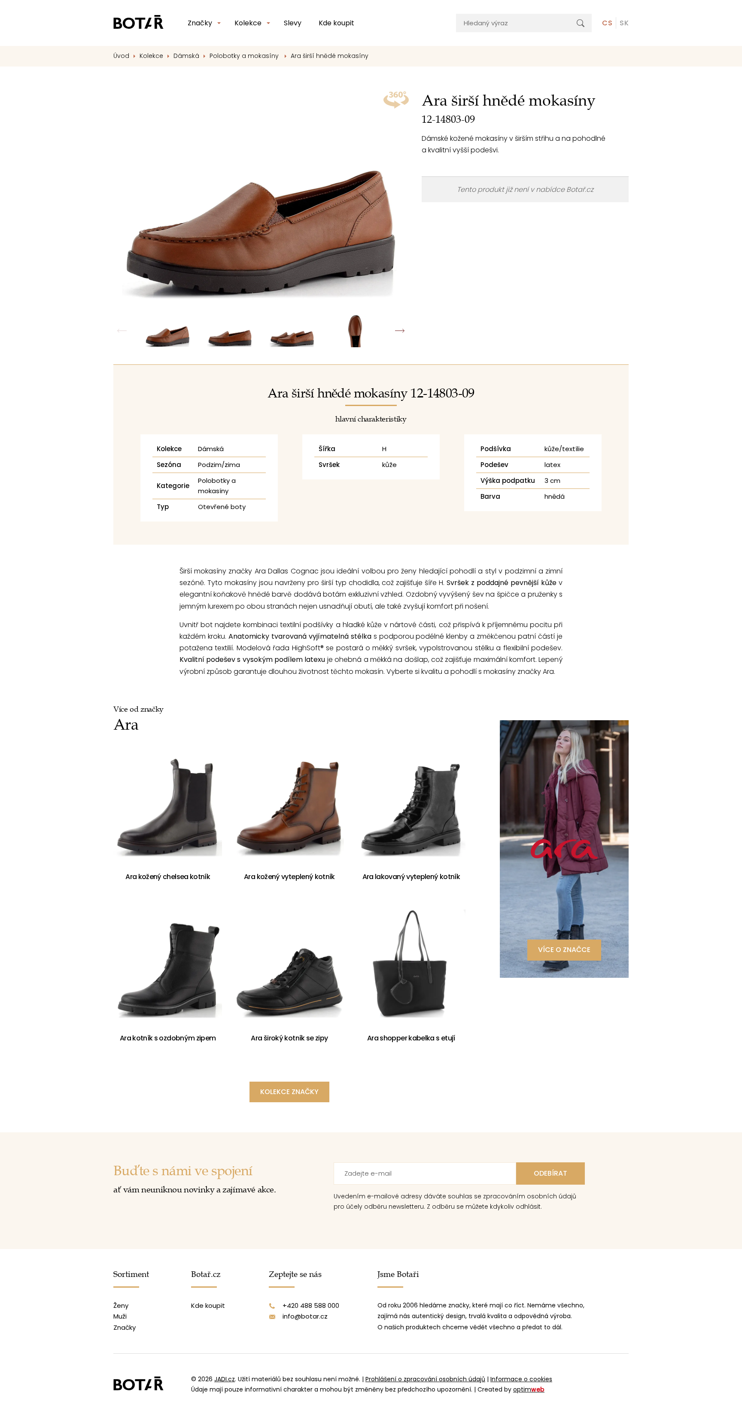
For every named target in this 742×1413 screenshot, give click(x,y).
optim (528, 1389)
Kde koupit (336, 23)
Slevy (292, 23)
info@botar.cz (305, 1316)
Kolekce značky (289, 1092)
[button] (400, 331)
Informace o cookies (521, 1379)
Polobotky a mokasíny (245, 56)
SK (624, 23)
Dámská (186, 56)
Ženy (120, 1305)
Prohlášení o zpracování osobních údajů (425, 1379)
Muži (120, 1316)
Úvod (121, 56)
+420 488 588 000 (311, 1305)
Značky (200, 23)
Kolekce (248, 23)
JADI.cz (224, 1379)
